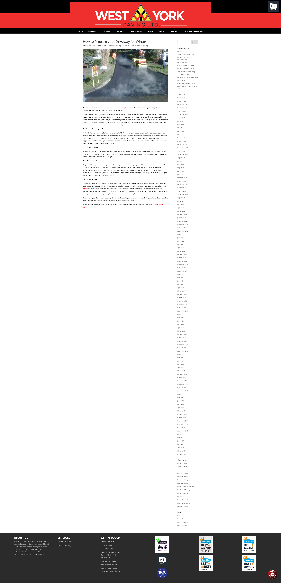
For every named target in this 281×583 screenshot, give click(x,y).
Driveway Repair (128, 46)
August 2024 (181, 158)
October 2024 (181, 151)
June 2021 (180, 281)
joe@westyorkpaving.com (110, 564)
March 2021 (181, 291)
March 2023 (181, 211)
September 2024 (182, 154)
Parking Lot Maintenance (185, 487)
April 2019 (180, 368)
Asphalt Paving (182, 463)
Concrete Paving (182, 473)
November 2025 (182, 108)
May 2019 (180, 364)
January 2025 (181, 141)
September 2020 (182, 311)
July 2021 (180, 278)
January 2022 (181, 258)
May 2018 (180, 404)
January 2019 (181, 378)
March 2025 (181, 134)
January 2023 (181, 218)
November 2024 (182, 148)
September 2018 (182, 391)
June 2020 (180, 321)
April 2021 (180, 288)
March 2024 (181, 174)
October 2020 (181, 308)
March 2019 (181, 371)
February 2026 (182, 98)
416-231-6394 (108, 546)
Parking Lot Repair (183, 493)
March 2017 (181, 451)
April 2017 (180, 448)
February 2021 (182, 294)
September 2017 (182, 431)
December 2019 (182, 341)
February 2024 (182, 178)
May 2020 (180, 324)
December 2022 (182, 221)
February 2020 (182, 334)
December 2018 (182, 381)
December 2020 (182, 301)
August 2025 (181, 118)
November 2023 (182, 188)
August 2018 (181, 394)
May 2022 (180, 244)
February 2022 (182, 254)
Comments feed (182, 522)
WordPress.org (182, 525)
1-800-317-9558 (114, 552)
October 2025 (181, 111)
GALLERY (162, 31)
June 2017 (180, 441)
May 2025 (180, 128)
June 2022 (180, 241)
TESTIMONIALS (136, 31)
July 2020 (180, 318)
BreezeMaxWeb (90, 46)
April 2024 (180, 171)
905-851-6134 (108, 548)
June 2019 (180, 361)
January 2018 (181, 418)
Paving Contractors (183, 500)
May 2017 (180, 444)
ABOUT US (92, 31)
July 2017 (180, 438)
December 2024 (182, 144)
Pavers (179, 497)
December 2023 (182, 184)
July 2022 (180, 238)
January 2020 (181, 338)
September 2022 (182, 231)
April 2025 (180, 131)
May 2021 (180, 284)
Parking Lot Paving (183, 490)
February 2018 (182, 414)
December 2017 (182, 421)
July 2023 (180, 201)
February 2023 (182, 214)
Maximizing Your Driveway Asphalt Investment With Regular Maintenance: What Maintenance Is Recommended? (186, 57)
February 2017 (182, 454)
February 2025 (182, 138)
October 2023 (181, 191)
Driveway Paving (115, 46)
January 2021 (181, 298)
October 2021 (181, 268)
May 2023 (180, 204)
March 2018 (181, 411)
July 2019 (180, 358)
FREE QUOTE (120, 31)
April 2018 (180, 408)
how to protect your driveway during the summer (117, 108)
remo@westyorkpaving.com (111, 571)
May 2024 (180, 168)
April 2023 (180, 208)
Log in (179, 515)
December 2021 (182, 261)
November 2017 (182, 424)
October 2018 (181, 388)
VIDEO (150, 31)
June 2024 (180, 164)
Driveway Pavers (182, 477)
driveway (134, 198)
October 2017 (181, 428)
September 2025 (182, 114)
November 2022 (182, 224)
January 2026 (181, 101)
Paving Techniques (183, 503)
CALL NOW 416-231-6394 (193, 31)
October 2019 (181, 348)
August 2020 (181, 314)
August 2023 (181, 198)
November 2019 (182, 344)
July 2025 (180, 121)
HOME (80, 31)
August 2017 (181, 434)
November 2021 (182, 264)
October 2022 (181, 228)
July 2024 (180, 161)
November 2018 (182, 384)
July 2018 (180, 398)
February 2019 (182, 374)
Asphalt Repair (182, 467)
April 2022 (180, 248)
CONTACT (174, 31)
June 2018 (180, 401)
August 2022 (181, 234)
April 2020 (180, 328)
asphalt (85, 189)
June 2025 (180, 124)
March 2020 (181, 331)
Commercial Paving (183, 470)
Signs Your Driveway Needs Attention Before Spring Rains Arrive (187, 86)
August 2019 (181, 354)
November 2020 (182, 304)
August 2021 (181, 274)
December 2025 (182, 104)
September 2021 (182, 271)
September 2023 (182, 194)
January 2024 (181, 181)
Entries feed (181, 519)
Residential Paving (141, 46)
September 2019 (182, 351)
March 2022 (181, 251)
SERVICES (106, 31)
